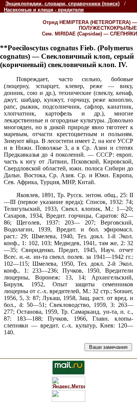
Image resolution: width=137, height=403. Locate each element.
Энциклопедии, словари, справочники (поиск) (62, 3)
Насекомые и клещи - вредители (44, 10)
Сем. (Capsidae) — (89, 34)
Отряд (90, 25)
